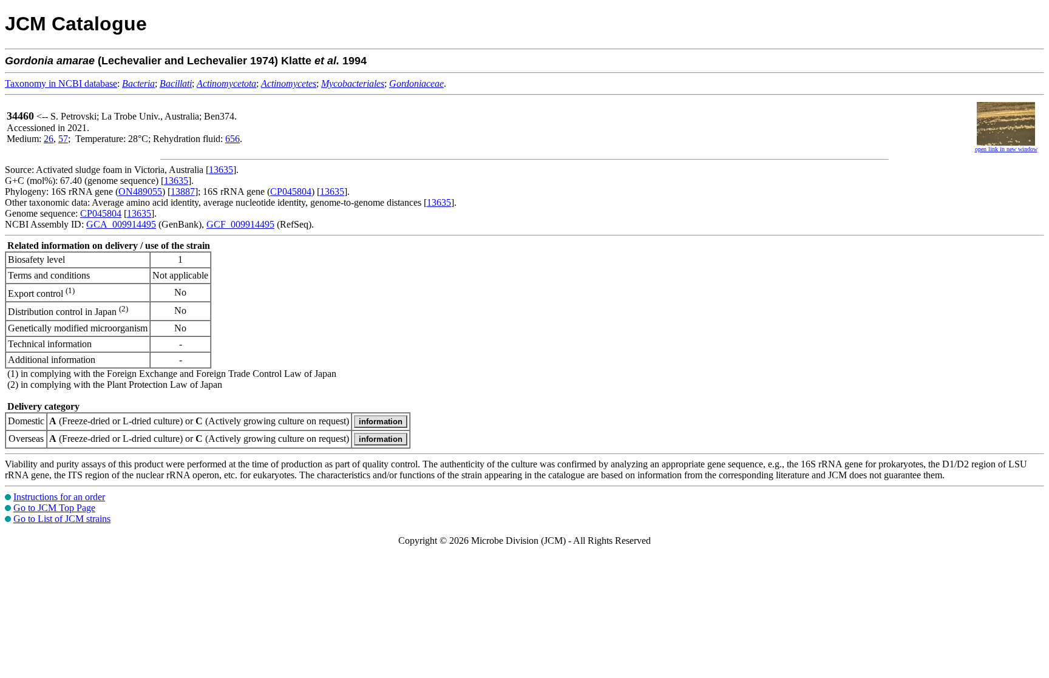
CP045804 (290, 191)
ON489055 (140, 191)
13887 (183, 191)
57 (63, 139)
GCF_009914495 (240, 224)
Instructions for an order (59, 497)
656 (232, 139)
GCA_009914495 (121, 224)
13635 (221, 169)
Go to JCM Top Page (54, 508)
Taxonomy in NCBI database (61, 83)
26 (48, 139)
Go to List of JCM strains (61, 519)
